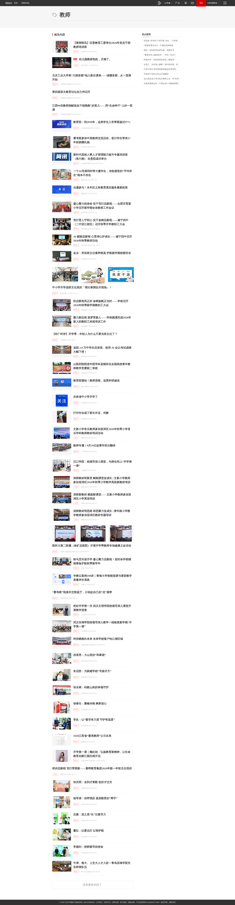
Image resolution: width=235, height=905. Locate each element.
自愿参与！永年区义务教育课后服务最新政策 (100, 187)
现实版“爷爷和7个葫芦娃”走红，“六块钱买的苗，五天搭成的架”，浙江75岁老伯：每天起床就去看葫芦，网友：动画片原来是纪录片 (163, 41)
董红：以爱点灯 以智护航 (88, 830)
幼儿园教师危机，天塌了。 (95, 59)
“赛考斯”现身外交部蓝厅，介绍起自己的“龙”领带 (82, 592)
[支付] (186, 3)
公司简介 (99, 902)
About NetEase (89, 902)
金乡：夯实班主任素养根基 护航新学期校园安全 (102, 252)
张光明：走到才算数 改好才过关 (92, 782)
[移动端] (159, 3)
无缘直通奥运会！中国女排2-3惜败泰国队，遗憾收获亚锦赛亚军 (163, 83)
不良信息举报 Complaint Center (148, 902)
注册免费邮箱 (212, 3)
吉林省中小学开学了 (85, 396)
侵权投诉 (172, 902)
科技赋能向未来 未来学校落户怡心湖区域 (98, 638)
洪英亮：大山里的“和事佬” (89, 654)
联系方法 (107, 902)
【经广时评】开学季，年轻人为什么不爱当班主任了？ (85, 333)
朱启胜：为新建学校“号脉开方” (92, 671)
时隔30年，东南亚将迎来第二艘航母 (159, 60)
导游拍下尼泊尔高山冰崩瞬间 (156, 74)
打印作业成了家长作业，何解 (91, 412)
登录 (201, 3)
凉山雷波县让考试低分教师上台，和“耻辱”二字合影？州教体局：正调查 (163, 79)
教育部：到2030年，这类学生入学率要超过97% (101, 121)
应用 (15, 3)
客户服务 (123, 902)
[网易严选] (178, 3)
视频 (76, 65)
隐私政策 (131, 902)
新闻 (76, 438)
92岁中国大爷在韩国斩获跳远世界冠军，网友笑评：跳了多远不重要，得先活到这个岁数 (163, 69)
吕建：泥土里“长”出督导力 (89, 814)
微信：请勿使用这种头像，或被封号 (159, 50)
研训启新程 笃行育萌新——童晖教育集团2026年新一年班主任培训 (92, 768)
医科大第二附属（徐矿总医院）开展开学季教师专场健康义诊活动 (91, 545)
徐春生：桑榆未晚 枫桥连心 (90, 703)
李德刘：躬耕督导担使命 (88, 846)
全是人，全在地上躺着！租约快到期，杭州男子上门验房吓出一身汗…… (163, 64)
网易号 (76, 52)
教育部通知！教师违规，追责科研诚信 (96, 380)
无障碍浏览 (25, 3)
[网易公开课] (168, 3)
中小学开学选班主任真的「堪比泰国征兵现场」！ (82, 287)
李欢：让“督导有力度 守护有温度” (94, 719)
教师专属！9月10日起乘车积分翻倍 (94, 445)
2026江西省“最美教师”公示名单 (92, 735)
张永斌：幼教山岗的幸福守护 (91, 687)
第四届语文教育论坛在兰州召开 (71, 91)
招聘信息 (115, 902)
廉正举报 (164, 902)
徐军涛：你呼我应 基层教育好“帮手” (95, 798)
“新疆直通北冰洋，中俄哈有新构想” (159, 45)
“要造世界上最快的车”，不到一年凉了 (160, 55)
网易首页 (8, 3)
